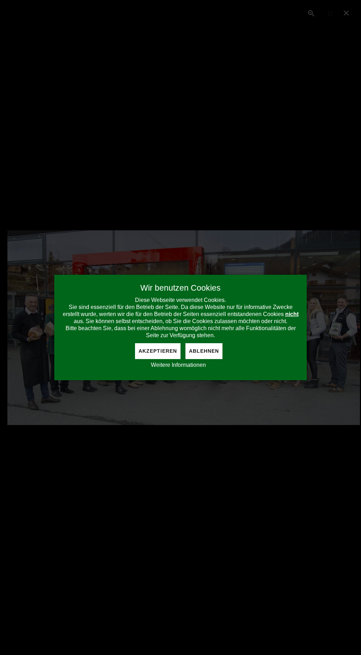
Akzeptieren (158, 351)
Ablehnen (204, 351)
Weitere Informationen (178, 365)
